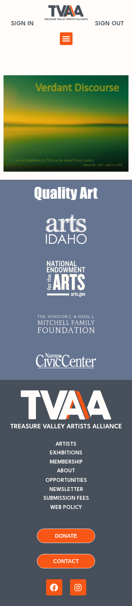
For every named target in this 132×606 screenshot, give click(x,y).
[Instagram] (78, 587)
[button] (66, 38)
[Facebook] (54, 587)
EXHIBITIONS (66, 453)
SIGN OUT (109, 24)
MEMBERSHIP (66, 462)
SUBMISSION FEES (66, 498)
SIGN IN (22, 24)
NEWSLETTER (66, 489)
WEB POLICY (66, 507)
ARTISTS (66, 444)
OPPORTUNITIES (66, 480)
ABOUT (66, 471)
